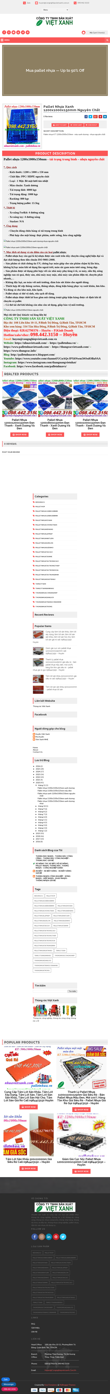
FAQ (33, 1324)
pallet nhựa (59, 252)
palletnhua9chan (43, 520)
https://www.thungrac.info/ (20, 350)
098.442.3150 (10, 1389)
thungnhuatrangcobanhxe (48, 602)
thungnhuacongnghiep (46, 593)
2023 (38, 774)
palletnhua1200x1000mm (46, 516)
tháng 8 (41, 811)
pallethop (40, 507)
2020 (38, 782)
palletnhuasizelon (44, 543)
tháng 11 (42, 785)
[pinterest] (28, 32)
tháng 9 (41, 809)
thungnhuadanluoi (44, 597)
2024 (38, 771)
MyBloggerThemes (67, 1385)
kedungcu (40, 502)
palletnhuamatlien (44, 538)
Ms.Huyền (40, 737)
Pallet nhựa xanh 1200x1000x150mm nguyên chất (56, 794)
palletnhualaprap (44, 534)
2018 (38, 836)
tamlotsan (40, 584)
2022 (38, 777)
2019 (38, 833)
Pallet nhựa (12, 256)
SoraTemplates (51, 1385)
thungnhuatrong (43, 606)
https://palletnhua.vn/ (63, 343)
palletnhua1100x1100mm (46, 511)
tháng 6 (41, 817)
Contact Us (38, 752)
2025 (38, 769)
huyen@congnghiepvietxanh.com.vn (53, 3)
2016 (38, 841)
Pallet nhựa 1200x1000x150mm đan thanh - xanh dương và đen (90, 424)
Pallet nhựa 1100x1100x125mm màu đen (55, 790)
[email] (14, 32)
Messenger (9, 1384)
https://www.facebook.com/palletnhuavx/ (42, 366)
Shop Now (20, 434)
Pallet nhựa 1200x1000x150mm (25, 159)
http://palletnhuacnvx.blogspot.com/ (33, 354)
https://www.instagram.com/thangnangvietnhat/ (47, 362)
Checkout (92, 125)
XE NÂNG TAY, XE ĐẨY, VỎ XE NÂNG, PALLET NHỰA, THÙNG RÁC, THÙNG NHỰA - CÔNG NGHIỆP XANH (52, 865)
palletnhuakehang (44, 529)
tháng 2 (41, 828)
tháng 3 (41, 825)
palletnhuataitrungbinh (47, 575)
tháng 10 (42, 806)
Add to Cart (61, 125)
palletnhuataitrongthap (47, 566)
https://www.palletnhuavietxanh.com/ (26, 346)
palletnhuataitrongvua (46, 570)
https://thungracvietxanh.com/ (70, 346)
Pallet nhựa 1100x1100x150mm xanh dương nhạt (56, 802)
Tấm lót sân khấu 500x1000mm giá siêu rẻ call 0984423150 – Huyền (29, 1161)
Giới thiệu (35, 1328)
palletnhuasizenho (44, 548)
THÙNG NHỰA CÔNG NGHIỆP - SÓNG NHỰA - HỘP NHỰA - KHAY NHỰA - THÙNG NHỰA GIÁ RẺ (53, 878)
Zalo (28, 3)
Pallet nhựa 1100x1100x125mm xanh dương (56, 788)
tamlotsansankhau (44, 588)
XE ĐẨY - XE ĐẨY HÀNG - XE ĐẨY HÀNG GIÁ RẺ (53, 872)
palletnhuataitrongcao (47, 561)
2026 (38, 766)
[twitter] (23, 32)
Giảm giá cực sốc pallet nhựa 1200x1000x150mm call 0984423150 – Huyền (58, 651)
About (35, 750)
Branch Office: (34, 1355)
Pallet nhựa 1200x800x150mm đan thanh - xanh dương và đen (55, 424)
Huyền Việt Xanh (43, 734)
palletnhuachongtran (46, 525)
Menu (7, 40)
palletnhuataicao (44, 552)
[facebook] (4, 32)
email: (33, 1370)
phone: (34, 1363)
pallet (18, 301)
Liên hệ (34, 1331)
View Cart (77, 125)
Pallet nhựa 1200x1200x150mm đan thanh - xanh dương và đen (19, 424)
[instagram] (9, 32)
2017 (38, 839)
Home (35, 747)
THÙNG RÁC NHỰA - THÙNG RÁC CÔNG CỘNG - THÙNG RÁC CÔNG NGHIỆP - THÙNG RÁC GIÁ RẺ (54, 858)
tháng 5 (41, 820)
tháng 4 (41, 822)
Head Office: (36, 1344)
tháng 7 (41, 814)
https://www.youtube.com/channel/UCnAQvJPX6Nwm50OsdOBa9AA (58, 358)
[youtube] (18, 32)
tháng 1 (41, 830)
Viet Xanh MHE (42, 739)
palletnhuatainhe (43, 557)
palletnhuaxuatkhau (45, 579)
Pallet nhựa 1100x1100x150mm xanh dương (56, 798)
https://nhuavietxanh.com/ (31, 343)
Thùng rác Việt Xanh (41, 706)
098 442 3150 (83, 3)
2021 (38, 780)
